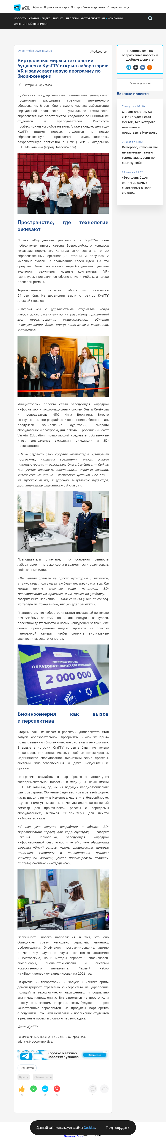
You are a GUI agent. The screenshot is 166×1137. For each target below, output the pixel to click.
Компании (115, 18)
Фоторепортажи (93, 18)
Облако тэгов (43, 1077)
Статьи (34, 18)
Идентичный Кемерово (31, 24)
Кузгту (23, 1077)
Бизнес (58, 18)
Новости (20, 18)
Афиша (37, 7)
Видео (46, 18)
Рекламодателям (94, 7)
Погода (75, 7)
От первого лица (118, 7)
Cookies (89, 1127)
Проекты (72, 18)
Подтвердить (117, 1127)
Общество (27, 1068)
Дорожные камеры (56, 7)
